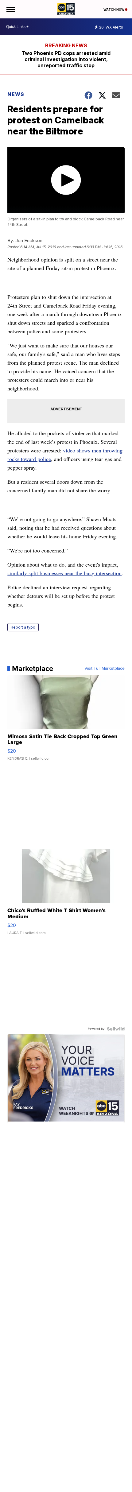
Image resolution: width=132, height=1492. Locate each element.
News (15, 94)
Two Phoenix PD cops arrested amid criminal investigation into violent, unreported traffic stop (66, 59)
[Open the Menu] (10, 9)
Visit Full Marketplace (104, 668)
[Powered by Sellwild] (116, 1029)
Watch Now (114, 9)
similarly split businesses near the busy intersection (64, 573)
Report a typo (23, 627)
